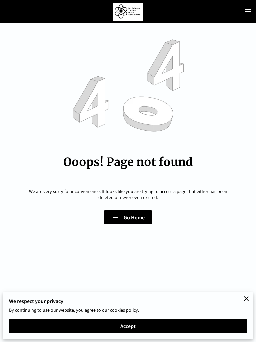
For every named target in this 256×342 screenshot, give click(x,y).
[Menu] (248, 12)
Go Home (134, 217)
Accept (128, 326)
